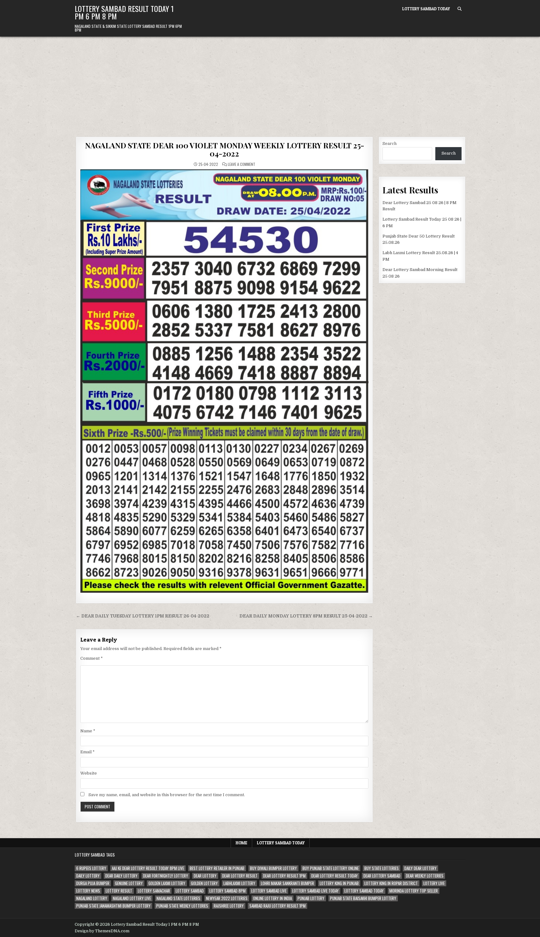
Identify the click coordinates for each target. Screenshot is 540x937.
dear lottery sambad (381, 876)
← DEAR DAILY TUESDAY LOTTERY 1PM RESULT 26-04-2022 (142, 616)
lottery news (88, 891)
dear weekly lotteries (424, 876)
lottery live (434, 883)
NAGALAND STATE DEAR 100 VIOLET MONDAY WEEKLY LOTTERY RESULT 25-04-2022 (224, 149)
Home (241, 842)
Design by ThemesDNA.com (102, 931)
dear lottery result (240, 876)
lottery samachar (154, 891)
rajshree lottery (229, 906)
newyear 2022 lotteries (227, 898)
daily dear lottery (420, 868)
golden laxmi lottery (166, 883)
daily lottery (88, 876)
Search (389, 143)
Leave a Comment (241, 164)
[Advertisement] (270, 83)
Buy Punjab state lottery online (330, 868)
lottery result (119, 891)
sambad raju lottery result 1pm (277, 906)
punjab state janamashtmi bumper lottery (113, 906)
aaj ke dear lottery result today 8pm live (148, 868)
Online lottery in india (272, 898)
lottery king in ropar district (391, 883)
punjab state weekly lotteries (182, 906)
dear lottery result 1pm (284, 876)
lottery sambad (190, 891)
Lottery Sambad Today (426, 8)
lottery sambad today (364, 891)
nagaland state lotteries (178, 898)
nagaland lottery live (132, 898)
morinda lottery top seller (413, 891)
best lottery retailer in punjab (217, 868)
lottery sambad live (269, 891)
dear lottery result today (334, 876)
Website (88, 773)
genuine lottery (129, 883)
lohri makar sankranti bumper (287, 883)
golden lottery (204, 883)
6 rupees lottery (91, 868)
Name (87, 731)
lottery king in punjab (339, 883)
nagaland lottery (91, 898)
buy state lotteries (381, 868)
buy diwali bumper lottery (273, 868)
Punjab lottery (311, 898)
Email (87, 752)
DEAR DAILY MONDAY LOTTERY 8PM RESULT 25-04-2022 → (306, 616)
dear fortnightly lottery (165, 876)
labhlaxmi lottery (239, 883)
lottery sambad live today (315, 891)
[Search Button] (459, 9)
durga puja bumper (92, 883)
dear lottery (205, 876)
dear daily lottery (121, 876)
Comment (91, 658)
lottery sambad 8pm (227, 891)
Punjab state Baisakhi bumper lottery (363, 898)
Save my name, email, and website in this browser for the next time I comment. (166, 794)
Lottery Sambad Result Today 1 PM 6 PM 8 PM (124, 12)
